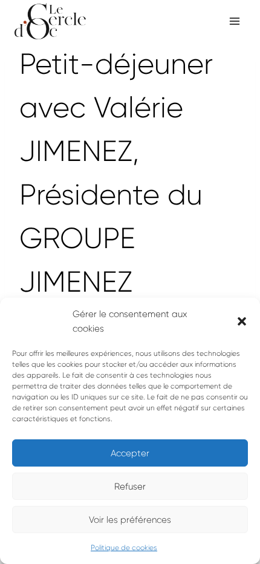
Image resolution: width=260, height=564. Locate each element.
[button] (242, 321)
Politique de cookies (124, 547)
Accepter (130, 453)
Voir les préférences (130, 519)
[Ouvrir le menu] (234, 20)
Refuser (130, 486)
